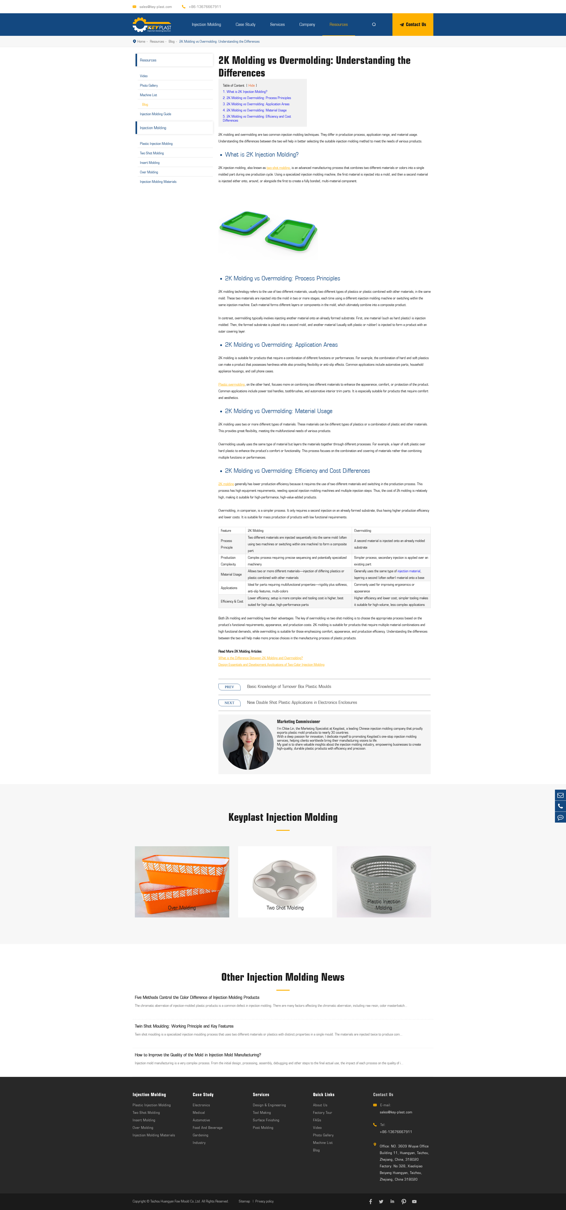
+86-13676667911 (205, 7)
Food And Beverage (208, 1128)
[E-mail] (560, 795)
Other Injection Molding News (283, 977)
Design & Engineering (269, 1105)
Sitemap (245, 1201)
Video (143, 76)
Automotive (201, 1120)
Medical (199, 1112)
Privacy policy (264, 1201)
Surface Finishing (266, 1120)
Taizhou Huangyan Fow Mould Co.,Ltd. (175, 1201)
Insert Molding (150, 163)
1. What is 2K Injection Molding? (245, 92)
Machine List (148, 95)
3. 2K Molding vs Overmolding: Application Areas (256, 104)
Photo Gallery (149, 85)
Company (307, 24)
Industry (199, 1143)
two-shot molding (278, 168)
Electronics (201, 1105)
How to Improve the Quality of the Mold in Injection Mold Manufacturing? (198, 1054)
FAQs (317, 1120)
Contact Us (416, 24)
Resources (339, 24)
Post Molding (263, 1128)
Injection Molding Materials (158, 182)
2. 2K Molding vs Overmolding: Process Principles (257, 98)
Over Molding (149, 172)
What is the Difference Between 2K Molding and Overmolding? (260, 658)
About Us (320, 1105)
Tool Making (262, 1112)
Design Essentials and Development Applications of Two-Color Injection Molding (271, 664)
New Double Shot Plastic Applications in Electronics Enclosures (302, 702)
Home (141, 41)
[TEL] (560, 806)
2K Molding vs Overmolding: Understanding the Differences (219, 41)
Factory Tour (322, 1112)
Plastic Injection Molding (156, 144)
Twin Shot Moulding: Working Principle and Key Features (184, 1025)
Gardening (200, 1135)
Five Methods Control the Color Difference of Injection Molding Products (197, 997)
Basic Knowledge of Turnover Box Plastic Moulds (289, 686)
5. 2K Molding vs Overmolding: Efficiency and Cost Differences (257, 118)
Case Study (245, 24)
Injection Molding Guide (155, 114)
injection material (409, 571)
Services (277, 24)
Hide (252, 85)
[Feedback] (560, 817)
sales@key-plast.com (156, 7)
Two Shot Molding (152, 153)
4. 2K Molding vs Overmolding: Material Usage (255, 110)
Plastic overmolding (231, 384)
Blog (172, 41)
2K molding (226, 484)
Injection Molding (206, 24)
